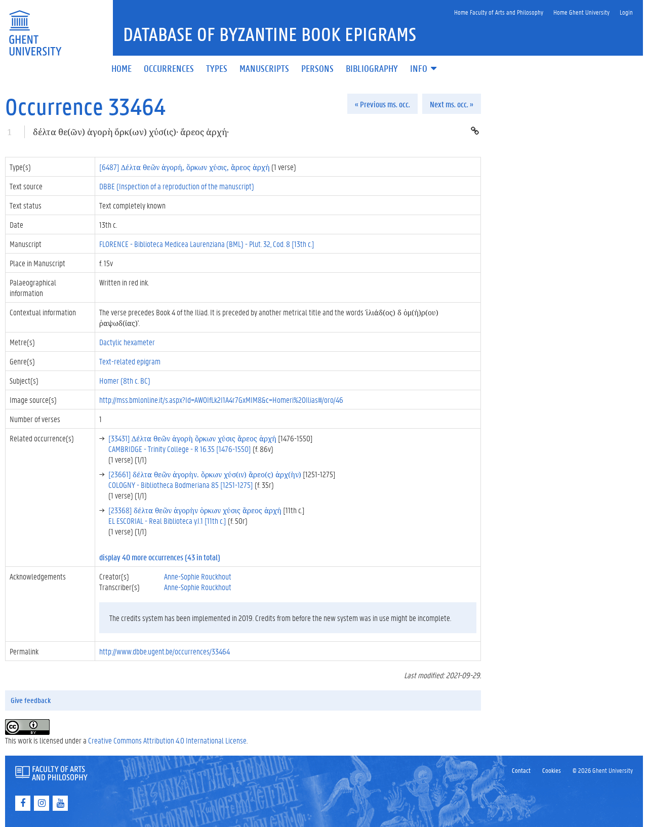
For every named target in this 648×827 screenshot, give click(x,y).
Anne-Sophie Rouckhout (197, 576)
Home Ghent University (581, 12)
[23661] (204, 474)
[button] (424, 69)
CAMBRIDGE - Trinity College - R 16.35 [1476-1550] (179, 448)
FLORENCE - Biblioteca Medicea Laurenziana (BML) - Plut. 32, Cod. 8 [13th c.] (206, 243)
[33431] (192, 438)
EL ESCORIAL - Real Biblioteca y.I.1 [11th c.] (167, 520)
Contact (521, 770)
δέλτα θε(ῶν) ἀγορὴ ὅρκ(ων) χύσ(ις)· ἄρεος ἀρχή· (131, 132)
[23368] (194, 510)
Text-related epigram (129, 361)
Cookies (551, 770)
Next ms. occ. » (451, 104)
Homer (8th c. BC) (124, 380)
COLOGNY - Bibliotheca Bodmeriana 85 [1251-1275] (180, 484)
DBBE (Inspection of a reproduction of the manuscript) (176, 186)
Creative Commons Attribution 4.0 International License (167, 740)
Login (626, 12)
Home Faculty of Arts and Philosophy (498, 12)
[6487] (184, 166)
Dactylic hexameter (127, 342)
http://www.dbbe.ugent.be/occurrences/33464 (164, 651)
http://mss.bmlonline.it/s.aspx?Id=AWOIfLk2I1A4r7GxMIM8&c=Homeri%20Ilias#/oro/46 (221, 399)
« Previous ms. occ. (382, 104)
